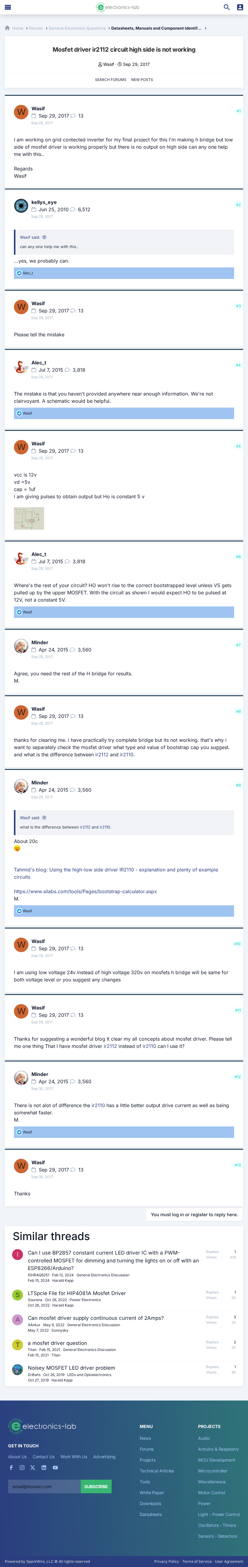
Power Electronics (85, 1299)
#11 (238, 1010)
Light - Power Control (219, 1514)
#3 (238, 306)
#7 (238, 645)
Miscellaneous (212, 1481)
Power (204, 1503)
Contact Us (43, 1456)
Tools (145, 1481)
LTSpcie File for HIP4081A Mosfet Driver (77, 1293)
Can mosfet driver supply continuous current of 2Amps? (96, 1318)
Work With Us (73, 1456)
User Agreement (229, 1561)
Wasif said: (30, 237)
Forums (147, 1449)
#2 (238, 204)
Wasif (108, 64)
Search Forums (110, 79)
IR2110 (126, 870)
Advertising (104, 1456)
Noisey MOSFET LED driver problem (71, 1368)
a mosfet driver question (57, 1343)
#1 (239, 111)
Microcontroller (212, 1470)
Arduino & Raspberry (218, 1449)
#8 (238, 711)
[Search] (227, 7)
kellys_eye (44, 202)
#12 (238, 1076)
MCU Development (216, 1459)
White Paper (152, 1492)
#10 (237, 944)
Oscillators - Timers (217, 1525)
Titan (32, 1349)
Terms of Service (197, 1561)
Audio (204, 1438)
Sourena (35, 1299)
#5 (238, 446)
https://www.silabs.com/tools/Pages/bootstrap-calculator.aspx (85, 891)
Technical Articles (157, 1470)
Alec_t (38, 363)
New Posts (142, 79)
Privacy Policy (166, 1561)
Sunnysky (59, 1330)
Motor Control (211, 1492)
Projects (147, 1459)
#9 (238, 785)
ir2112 (102, 754)
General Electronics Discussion (103, 1275)
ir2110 (126, 754)
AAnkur (34, 1325)
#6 (238, 556)
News (145, 1438)
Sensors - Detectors (217, 1536)
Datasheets (151, 1514)
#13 (238, 1165)
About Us (17, 1456)
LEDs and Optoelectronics (89, 1374)
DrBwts (34, 1374)
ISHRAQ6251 (38, 1275)
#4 (238, 365)
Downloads (150, 1503)
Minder (39, 642)
